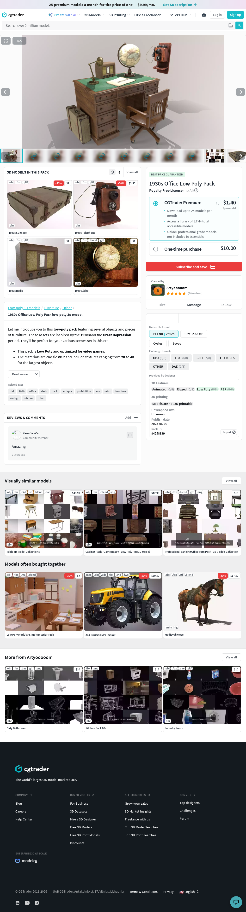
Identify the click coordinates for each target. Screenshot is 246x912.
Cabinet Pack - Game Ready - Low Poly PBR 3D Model (118, 551)
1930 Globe (81, 290)
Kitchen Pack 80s (96, 728)
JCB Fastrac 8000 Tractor (100, 634)
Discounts (77, 843)
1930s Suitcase (18, 232)
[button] (230, 25)
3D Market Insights (138, 811)
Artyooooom (176, 287)
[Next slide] (240, 92)
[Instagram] (37, 903)
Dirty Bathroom (15, 728)
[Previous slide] (5, 92)
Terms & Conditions (143, 891)
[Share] (226, 318)
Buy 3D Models (80, 795)
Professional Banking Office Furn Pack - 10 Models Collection (202, 551)
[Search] (239, 25)
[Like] (162, 318)
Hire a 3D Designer (83, 819)
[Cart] (204, 15)
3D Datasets (78, 811)
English (187, 891)
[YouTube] (27, 903)
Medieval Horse (174, 634)
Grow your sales (136, 803)
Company (21, 795)
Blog (18, 803)
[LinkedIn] (18, 903)
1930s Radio (16, 290)
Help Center (23, 819)
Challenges (188, 810)
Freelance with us (137, 819)
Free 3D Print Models (85, 835)
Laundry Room (174, 728)
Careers (20, 811)
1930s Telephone (85, 232)
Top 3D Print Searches (140, 835)
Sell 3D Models (135, 795)
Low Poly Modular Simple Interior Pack (30, 634)
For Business (79, 803)
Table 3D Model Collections (23, 551)
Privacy (168, 891)
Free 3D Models (81, 827)
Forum (184, 818)
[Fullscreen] (6, 41)
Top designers (190, 803)
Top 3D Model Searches (141, 827)
